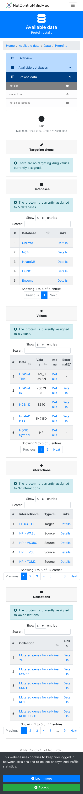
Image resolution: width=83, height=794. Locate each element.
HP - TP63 (27, 552)
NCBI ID (24, 404)
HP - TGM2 (27, 561)
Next (56, 449)
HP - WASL (27, 533)
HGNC (26, 271)
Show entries (41, 218)
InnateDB (28, 262)
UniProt (27, 243)
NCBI (25, 252)
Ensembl (28, 280)
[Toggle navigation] (73, 5)
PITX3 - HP (27, 524)
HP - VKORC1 (29, 543)
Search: (17, 224)
